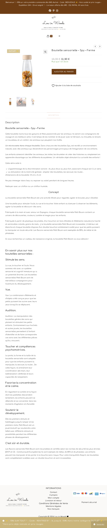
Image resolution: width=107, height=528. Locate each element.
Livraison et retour (53, 501)
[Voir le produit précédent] (95, 46)
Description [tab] (53, 115)
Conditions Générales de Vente (53, 503)
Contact (53, 492)
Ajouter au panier (64, 72)
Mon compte (53, 498)
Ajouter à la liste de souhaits (68, 85)
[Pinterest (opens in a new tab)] (53, 11)
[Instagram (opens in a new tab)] (57, 11)
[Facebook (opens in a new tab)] (50, 11)
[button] (45, 52)
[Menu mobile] (59, 36)
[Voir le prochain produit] (100, 46)
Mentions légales (53, 506)
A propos (53, 495)
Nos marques (53, 509)
